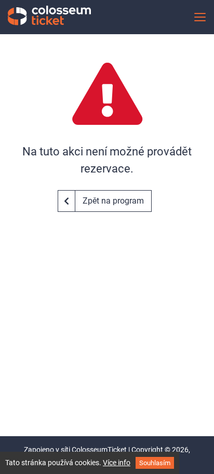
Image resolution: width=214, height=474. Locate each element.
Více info (116, 462)
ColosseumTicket (99, 450)
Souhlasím (154, 463)
